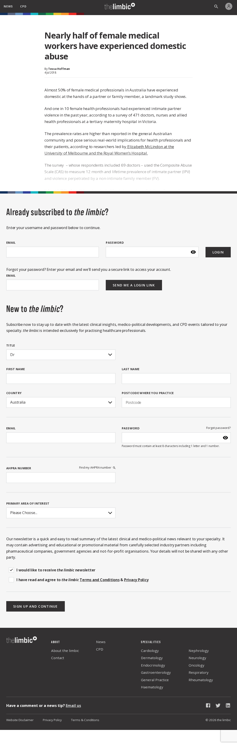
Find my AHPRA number (95, 467)
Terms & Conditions (85, 720)
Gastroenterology (156, 672)
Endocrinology (153, 665)
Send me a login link (134, 285)
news (8, 6)
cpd (23, 6)
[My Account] (230, 6)
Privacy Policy (52, 720)
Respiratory (199, 672)
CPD (99, 649)
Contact (57, 657)
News (101, 641)
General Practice (155, 679)
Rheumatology (201, 679)
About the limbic (65, 650)
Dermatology (152, 657)
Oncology (196, 665)
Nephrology (199, 650)
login (218, 252)
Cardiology (150, 650)
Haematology (152, 687)
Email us (73, 705)
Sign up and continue (35, 606)
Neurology (197, 657)
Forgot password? (218, 427)
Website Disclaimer (20, 720)
